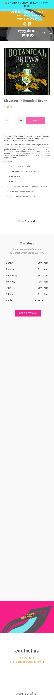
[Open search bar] (43, 32)
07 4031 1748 (27, 657)
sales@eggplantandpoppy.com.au (27, 661)
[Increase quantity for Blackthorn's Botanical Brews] (21, 120)
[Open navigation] (3, 32)
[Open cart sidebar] (50, 32)
